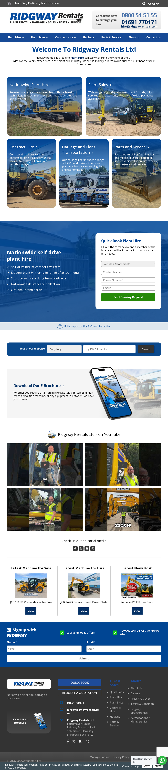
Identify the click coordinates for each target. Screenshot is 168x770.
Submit (84, 658)
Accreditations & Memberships (140, 719)
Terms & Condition (142, 704)
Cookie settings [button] (130, 766)
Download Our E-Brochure (37, 385)
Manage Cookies (100, 757)
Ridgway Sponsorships (139, 710)
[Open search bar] (150, 4)
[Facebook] (75, 548)
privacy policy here (59, 764)
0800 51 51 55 (139, 15)
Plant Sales (38, 37)
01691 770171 (139, 22)
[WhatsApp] (92, 548)
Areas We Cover (140, 698)
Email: (90, 642)
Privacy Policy (121, 757)
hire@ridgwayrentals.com (139, 26)
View (31, 611)
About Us (136, 688)
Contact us (153, 37)
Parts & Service (111, 37)
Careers (135, 693)
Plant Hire (14, 37)
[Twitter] (81, 548)
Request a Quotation (79, 693)
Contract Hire (64, 37)
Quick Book (80, 682)
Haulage (88, 37)
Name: (12, 642)
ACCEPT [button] (147, 766)
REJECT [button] (158, 766)
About (132, 37)
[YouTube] (86, 548)
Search (146, 349)
